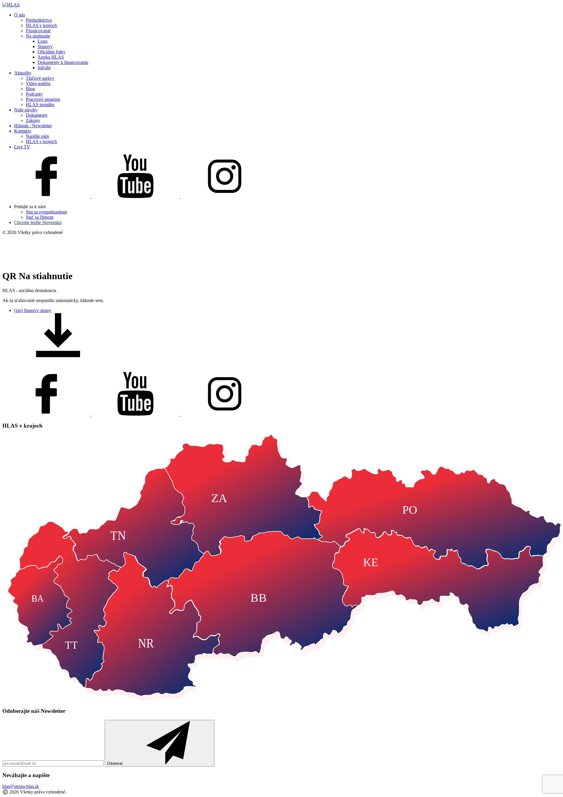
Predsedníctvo (39, 20)
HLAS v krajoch (41, 25)
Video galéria (38, 83)
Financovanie (38, 30)
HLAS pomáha (40, 104)
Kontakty (22, 130)
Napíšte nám (37, 136)
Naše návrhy (26, 109)
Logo (43, 41)
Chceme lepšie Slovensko (38, 222)
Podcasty (34, 93)
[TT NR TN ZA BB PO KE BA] (281, 699)
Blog (30, 88)
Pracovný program (43, 99)
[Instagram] (225, 196)
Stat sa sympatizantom (46, 211)
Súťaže (44, 67)
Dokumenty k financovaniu (63, 62)
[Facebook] (46, 196)
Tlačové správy (40, 78)
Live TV (22, 146)
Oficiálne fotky (51, 51)
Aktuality (22, 72)
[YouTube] (136, 196)
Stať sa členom (39, 217)
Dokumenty (37, 115)
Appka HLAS (51, 57)
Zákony (33, 120)
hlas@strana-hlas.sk (20, 786)
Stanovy (45, 46)
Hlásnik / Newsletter (33, 125)
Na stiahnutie (38, 35)
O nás (19, 14)
